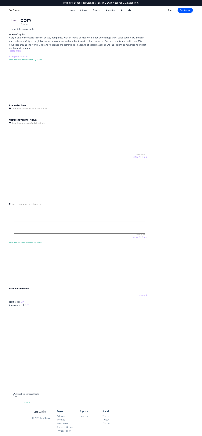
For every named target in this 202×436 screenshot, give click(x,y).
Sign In (171, 10)
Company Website (18, 57)
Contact (84, 417)
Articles (83, 10)
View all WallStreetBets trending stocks (25, 60)
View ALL (27, 402)
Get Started (185, 10)
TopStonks (14, 10)
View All (143, 296)
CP (22, 302)
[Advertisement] (78, 85)
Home (72, 10)
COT (27, 305)
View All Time (140, 157)
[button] (15, 51)
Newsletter (110, 10)
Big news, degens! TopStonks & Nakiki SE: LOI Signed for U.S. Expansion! (101, 3)
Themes (96, 10)
